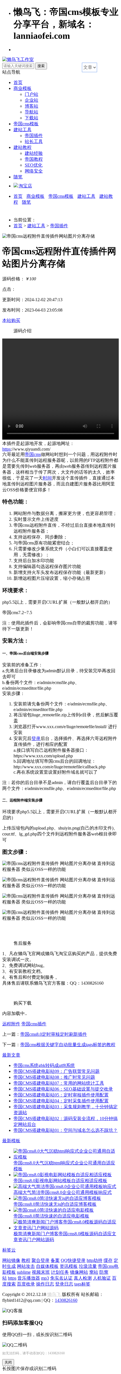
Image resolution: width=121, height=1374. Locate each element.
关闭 (8, 1362)
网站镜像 (11, 1260)
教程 (25, 1260)
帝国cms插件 (33, 1023)
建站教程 (23, 147)
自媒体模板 (47, 1266)
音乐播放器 (28, 1278)
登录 (36, 738)
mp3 (45, 1278)
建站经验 (34, 153)
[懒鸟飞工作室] (18, 59)
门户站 (31, 94)
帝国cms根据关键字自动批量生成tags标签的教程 (67, 1044)
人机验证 (102, 1278)
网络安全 (34, 171)
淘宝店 (25, 185)
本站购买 (11, 320)
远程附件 (11, 1023)
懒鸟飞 (54, 1294)
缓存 (108, 1260)
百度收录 (26, 1284)
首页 (18, 82)
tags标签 (82, 1284)
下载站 (31, 117)
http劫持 (94, 1260)
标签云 (9, 1250)
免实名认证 (61, 1278)
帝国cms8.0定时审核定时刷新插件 (53, 1034)
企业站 (31, 100)
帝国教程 (34, 159)
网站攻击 (26, 1266)
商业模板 (23, 88)
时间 (47, 478)
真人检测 (83, 1278)
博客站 (31, 106)
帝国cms (33, 454)
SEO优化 (33, 165)
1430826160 (66, 1300)
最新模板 (11, 1140)
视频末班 (41, 1272)
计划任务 (60, 1272)
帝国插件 (34, 135)
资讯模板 (69, 1266)
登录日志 (64, 1284)
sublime (24, 1272)
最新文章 (11, 1055)
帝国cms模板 (26, 123)
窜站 (93, 1272)
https (6, 449)
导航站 (31, 112)
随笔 (18, 176)
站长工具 (34, 141)
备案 (55, 1260)
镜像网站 (79, 1272)
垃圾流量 (88, 1266)
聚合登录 (41, 1260)
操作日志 (45, 1284)
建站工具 (23, 129)
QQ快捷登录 (73, 1260)
